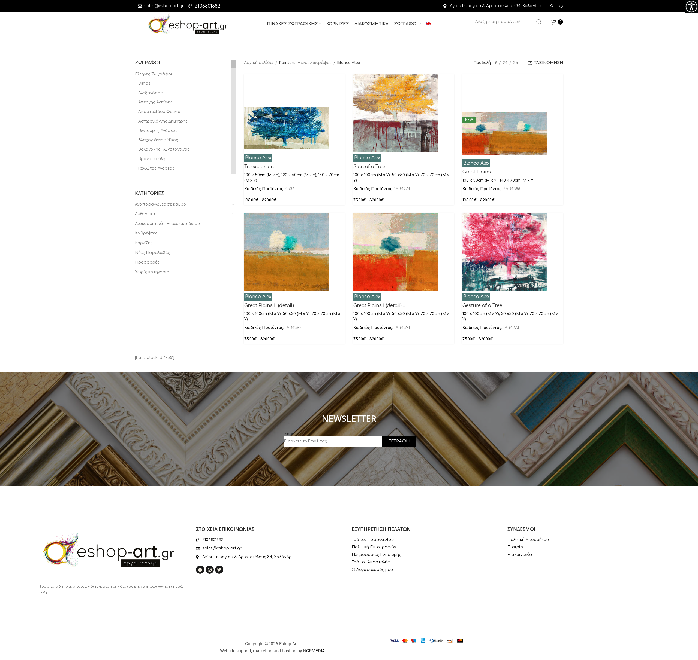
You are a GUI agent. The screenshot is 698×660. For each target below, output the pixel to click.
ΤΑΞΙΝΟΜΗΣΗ (548, 63)
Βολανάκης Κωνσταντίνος (163, 149)
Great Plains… (478, 172)
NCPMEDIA (314, 650)
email (289, 434)
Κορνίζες (143, 243)
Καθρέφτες (146, 233)
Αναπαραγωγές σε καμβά (160, 204)
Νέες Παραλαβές (152, 253)
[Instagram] (210, 570)
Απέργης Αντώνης (155, 102)
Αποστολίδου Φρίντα (159, 112)
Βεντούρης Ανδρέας (158, 131)
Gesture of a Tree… (484, 305)
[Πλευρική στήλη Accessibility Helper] (691, 6)
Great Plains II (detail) (269, 305)
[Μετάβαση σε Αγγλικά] (428, 24)
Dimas (144, 83)
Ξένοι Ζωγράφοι (315, 63)
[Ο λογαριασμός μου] (551, 6)
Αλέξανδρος (150, 93)
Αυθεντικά (145, 214)
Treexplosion (259, 166)
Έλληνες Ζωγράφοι (153, 74)
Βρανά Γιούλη (151, 159)
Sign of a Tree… (371, 166)
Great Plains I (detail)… (379, 305)
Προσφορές (147, 262)
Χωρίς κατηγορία (152, 272)
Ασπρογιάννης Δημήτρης (163, 121)
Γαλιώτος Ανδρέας (156, 168)
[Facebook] (200, 570)
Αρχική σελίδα (259, 63)
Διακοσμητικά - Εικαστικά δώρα (167, 224)
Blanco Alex (258, 157)
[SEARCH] (539, 22)
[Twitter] (219, 570)
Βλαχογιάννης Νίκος (158, 140)
